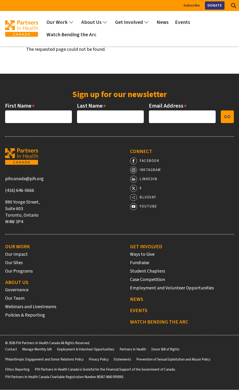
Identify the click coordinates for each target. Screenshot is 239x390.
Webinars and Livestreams (30, 307)
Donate (214, 5)
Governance (16, 290)
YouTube (148, 206)
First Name (20, 106)
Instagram (150, 170)
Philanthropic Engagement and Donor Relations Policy (44, 359)
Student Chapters (147, 271)
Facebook (149, 160)
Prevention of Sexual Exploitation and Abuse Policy (173, 359)
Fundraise (139, 263)
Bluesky (148, 197)
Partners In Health (133, 349)
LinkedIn (148, 179)
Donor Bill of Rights (165, 349)
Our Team (15, 298)
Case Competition (147, 280)
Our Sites (14, 263)
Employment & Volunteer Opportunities (85, 349)
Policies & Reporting (25, 315)
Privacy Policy (99, 359)
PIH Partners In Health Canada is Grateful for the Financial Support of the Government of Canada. (105, 369)
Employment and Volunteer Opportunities (172, 288)
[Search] (234, 5)
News (136, 299)
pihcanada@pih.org (24, 178)
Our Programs (19, 271)
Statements (122, 359)
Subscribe (191, 5)
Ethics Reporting (17, 369)
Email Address (168, 106)
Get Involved (146, 247)
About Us (16, 282)
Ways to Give (142, 254)
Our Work (17, 247)
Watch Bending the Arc (159, 322)
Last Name (91, 106)
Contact (11, 349)
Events (138, 310)
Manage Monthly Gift (37, 349)
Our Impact (16, 254)
